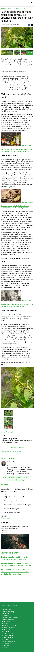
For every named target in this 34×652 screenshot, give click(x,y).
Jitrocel (4, 647)
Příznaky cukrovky (8, 612)
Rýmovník (5, 616)
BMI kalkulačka (7, 610)
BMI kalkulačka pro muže (10, 625)
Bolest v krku (6, 629)
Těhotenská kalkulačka (9, 633)
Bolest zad (5, 614)
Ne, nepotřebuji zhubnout (12, 513)
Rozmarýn (5, 639)
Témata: (3, 477)
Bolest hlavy (6, 645)
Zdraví (9, 8)
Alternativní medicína (19, 8)
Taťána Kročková (6, 25)
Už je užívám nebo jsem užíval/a (14, 497)
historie (10, 480)
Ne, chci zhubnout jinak (12, 509)
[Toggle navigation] (31, 3)
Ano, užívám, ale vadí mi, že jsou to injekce (18, 505)
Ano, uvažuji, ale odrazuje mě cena (15, 501)
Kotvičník (5, 623)
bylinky (26, 477)
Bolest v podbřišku (8, 637)
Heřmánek (5, 631)
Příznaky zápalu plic (8, 627)
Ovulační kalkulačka (8, 641)
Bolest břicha (6, 622)
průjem (6, 317)
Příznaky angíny (7, 643)
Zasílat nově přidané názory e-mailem (11, 451)
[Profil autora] (3, 463)
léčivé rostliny (19, 480)
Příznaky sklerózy (8, 620)
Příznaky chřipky (7, 635)
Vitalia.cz (3, 8)
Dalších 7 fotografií (7, 432)
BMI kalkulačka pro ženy (10, 618)
